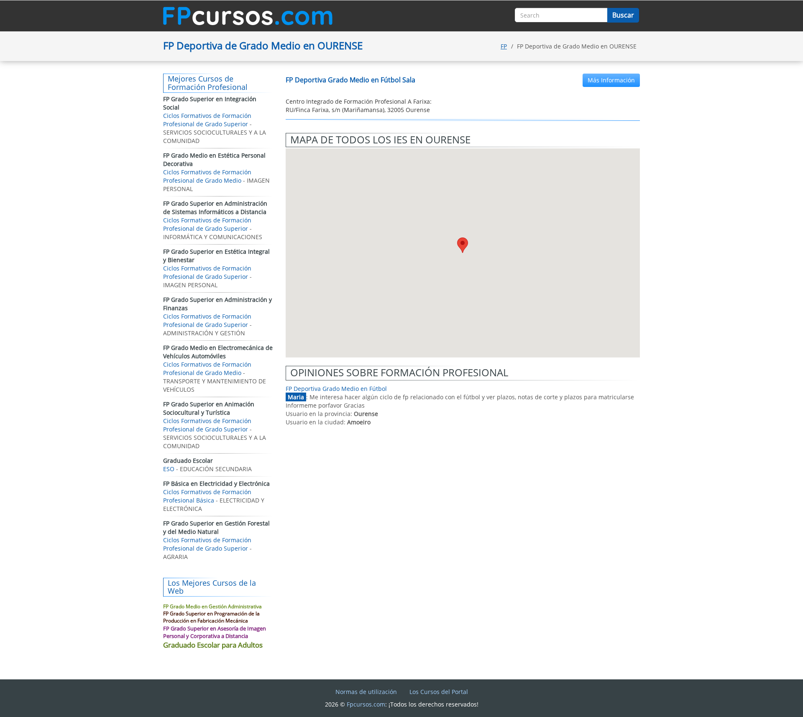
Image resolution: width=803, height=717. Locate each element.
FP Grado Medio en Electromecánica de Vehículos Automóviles (218, 352)
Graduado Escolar (188, 460)
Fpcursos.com (366, 704)
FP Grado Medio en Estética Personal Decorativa (214, 159)
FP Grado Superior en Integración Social (209, 103)
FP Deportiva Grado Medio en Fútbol (336, 389)
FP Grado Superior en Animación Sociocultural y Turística (208, 408)
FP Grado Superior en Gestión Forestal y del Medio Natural (216, 527)
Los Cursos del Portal (438, 692)
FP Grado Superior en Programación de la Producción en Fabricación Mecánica (211, 617)
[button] (462, 245)
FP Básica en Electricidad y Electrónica (216, 483)
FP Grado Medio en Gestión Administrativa (212, 606)
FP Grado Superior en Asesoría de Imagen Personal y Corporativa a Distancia (214, 632)
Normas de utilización (366, 692)
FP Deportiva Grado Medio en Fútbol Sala (350, 79)
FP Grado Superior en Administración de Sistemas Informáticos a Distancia (215, 207)
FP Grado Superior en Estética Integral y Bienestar (216, 256)
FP (504, 46)
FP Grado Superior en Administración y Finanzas (217, 304)
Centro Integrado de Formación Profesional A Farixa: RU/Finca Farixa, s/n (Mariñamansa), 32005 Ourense (359, 105)
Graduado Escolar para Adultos (213, 645)
